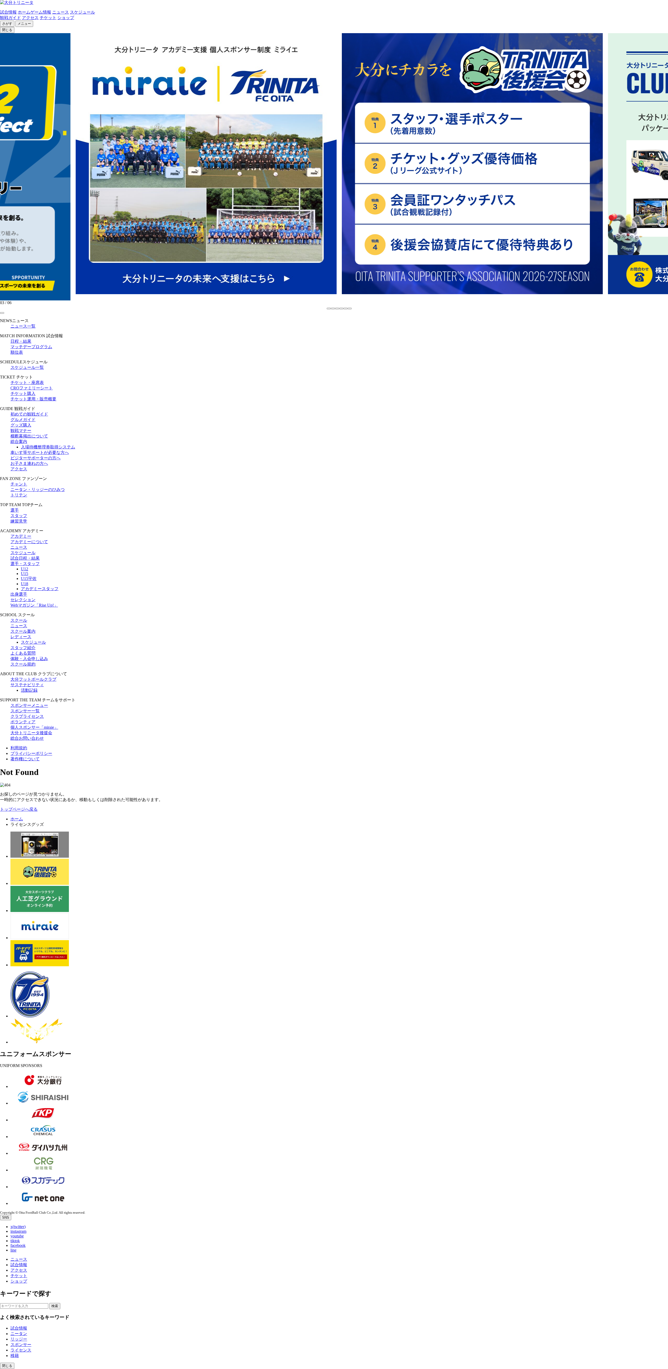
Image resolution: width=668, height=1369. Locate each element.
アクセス (30, 17)
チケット (48, 17)
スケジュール (82, 12)
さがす (7, 24)
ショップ (65, 17)
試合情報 (8, 12)
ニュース (60, 12)
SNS (5, 1217)
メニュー (24, 24)
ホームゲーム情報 (34, 12)
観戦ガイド (10, 17)
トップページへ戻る (19, 809)
